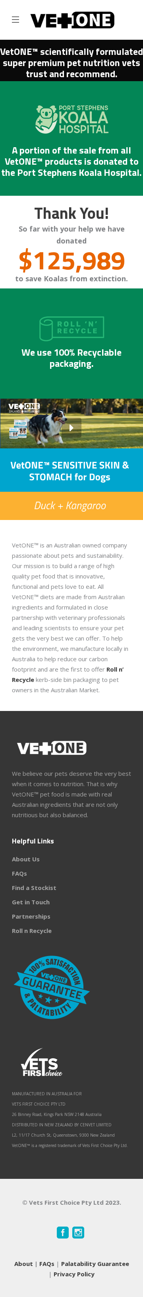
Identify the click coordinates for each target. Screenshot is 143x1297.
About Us (26, 859)
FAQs (19, 873)
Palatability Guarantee (95, 1264)
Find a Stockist (34, 888)
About (23, 1264)
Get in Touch (31, 902)
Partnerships (31, 916)
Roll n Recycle (32, 931)
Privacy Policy (74, 1274)
